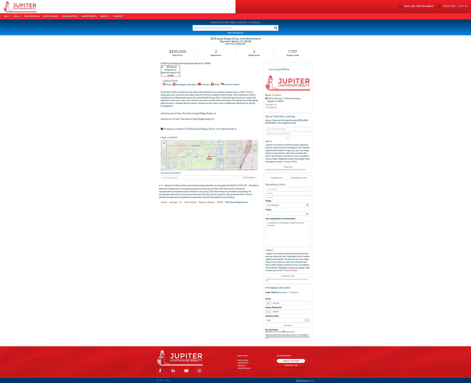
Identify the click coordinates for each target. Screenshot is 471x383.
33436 (220, 202)
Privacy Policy (290, 161)
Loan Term (270, 292)
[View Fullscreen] (164, 152)
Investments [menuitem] (89, 16)
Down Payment (273, 307)
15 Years (294, 292)
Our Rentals (243, 363)
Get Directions (248, 177)
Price (268, 299)
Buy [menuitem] (6, 16)
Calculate (288, 325)
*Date (268, 201)
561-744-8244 (425, 6)
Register (449, 6)
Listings (173, 202)
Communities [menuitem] (68, 16)
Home (164, 202)
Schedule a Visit (299, 178)
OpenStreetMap (242, 169)
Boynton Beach (206, 202)
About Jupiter (291, 361)
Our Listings (243, 360)
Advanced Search (235, 33)
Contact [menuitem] (118, 16)
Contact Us (270, 104)
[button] (275, 28)
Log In (462, 6)
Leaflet (231, 169)
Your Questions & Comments (280, 218)
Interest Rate (272, 316)
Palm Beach (190, 202)
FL (180, 202)
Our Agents (271, 107)
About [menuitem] (104, 16)
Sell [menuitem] (16, 16)
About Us (241, 365)
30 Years (282, 292)
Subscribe (288, 167)
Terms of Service (304, 279)
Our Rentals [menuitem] (32, 16)
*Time (268, 210)
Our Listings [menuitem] (50, 16)
